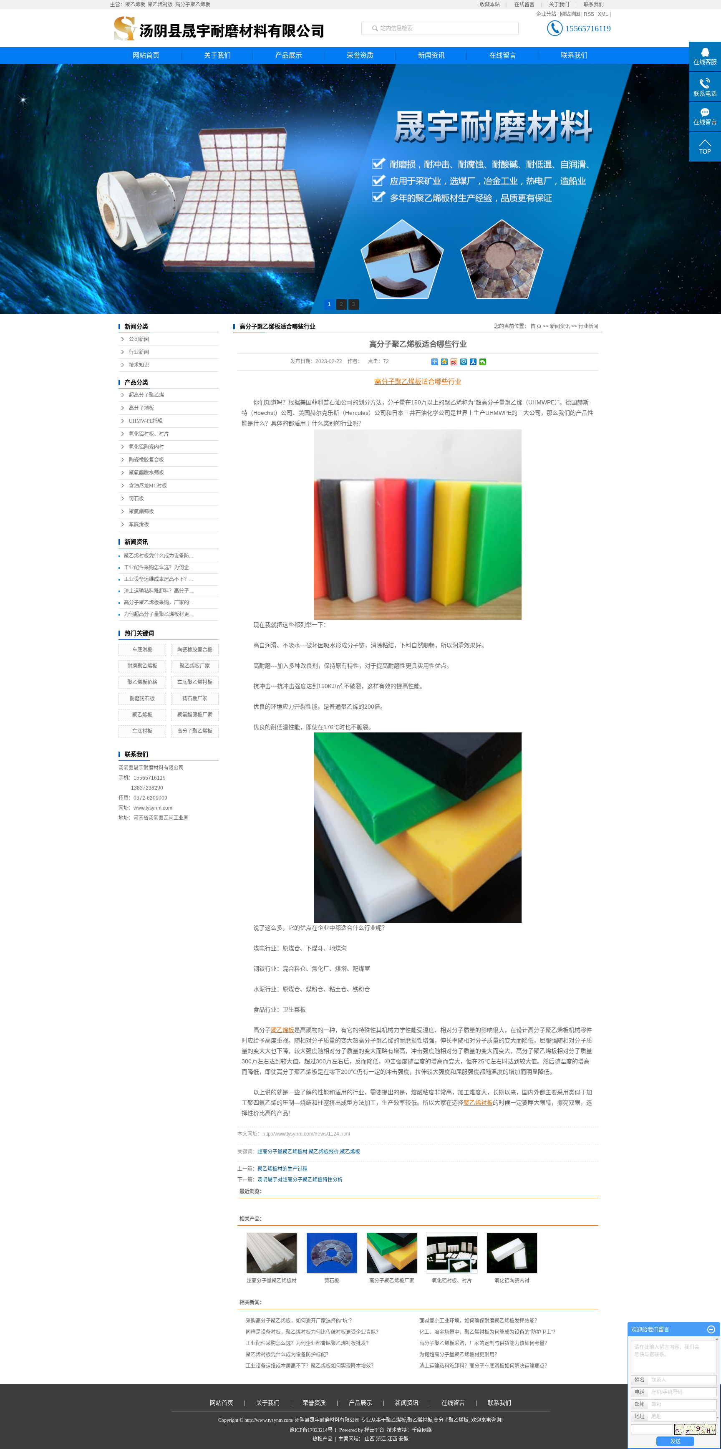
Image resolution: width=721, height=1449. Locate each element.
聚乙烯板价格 (142, 682)
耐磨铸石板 (142, 699)
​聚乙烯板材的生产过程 (282, 1169)
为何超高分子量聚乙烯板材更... (158, 614)
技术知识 (139, 365)
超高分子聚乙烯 (146, 395)
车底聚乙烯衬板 (194, 682)
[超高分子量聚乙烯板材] (271, 1253)
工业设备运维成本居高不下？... (158, 579)
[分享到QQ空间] (444, 361)
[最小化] (711, 1329)
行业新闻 (139, 352)
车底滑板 (139, 525)
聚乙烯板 (135, 5)
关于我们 (559, 5)
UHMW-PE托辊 (146, 421)
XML (603, 14)
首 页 (536, 326)
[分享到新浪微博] (454, 361)
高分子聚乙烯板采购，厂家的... (158, 603)
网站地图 (570, 14)
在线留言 (524, 5)
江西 (392, 1439)
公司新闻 (139, 339)
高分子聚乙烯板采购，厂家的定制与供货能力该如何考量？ (484, 1343)
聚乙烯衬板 (160, 5)
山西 (370, 1439)
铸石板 (136, 499)
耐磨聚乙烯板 (142, 666)
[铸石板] (332, 1253)
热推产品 (323, 1439)
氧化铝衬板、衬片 (149, 434)
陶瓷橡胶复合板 (146, 460)
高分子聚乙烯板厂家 (391, 1281)
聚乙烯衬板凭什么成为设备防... (158, 556)
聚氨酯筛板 (141, 512)
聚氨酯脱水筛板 (146, 473)
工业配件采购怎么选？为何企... (158, 568)
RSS (589, 14)
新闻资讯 (431, 55)
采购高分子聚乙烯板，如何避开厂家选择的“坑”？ (300, 1321)
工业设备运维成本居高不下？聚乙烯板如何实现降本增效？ (311, 1366)
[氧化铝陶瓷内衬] (512, 1253)
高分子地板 (141, 408)
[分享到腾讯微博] (463, 361)
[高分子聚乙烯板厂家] (392, 1253)
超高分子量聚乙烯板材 (282, 1152)
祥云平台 (374, 1430)
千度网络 (422, 1430)
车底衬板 (142, 731)
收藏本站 (490, 5)
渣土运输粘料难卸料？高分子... (158, 591)
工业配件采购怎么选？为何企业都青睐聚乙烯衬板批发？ (308, 1343)
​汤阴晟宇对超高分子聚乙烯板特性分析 (300, 1180)
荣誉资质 (360, 55)
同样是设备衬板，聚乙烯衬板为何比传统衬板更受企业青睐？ (313, 1332)
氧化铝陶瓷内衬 (146, 447)
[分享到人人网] (473, 361)
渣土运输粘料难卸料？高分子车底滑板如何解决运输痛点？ (484, 1366)
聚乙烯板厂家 (195, 666)
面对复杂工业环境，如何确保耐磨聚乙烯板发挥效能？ (479, 1321)
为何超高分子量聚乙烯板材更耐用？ (459, 1355)
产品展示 (288, 55)
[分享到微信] (483, 361)
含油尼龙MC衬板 (148, 486)
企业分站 (546, 14)
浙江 (381, 1439)
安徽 (403, 1439)
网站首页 (146, 55)
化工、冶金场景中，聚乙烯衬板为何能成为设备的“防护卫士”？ (488, 1332)
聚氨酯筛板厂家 (194, 715)
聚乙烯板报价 (324, 1152)
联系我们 (594, 5)
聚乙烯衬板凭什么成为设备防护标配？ (288, 1355)
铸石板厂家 (194, 699)
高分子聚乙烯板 (192, 5)
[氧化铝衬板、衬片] (452, 1253)
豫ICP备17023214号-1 (313, 1430)
